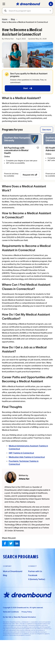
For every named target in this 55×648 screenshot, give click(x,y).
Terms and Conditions (11, 612)
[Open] (50, 11)
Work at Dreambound (12, 571)
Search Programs (20, 556)
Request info (28, 175)
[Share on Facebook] (5, 543)
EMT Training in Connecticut (21, 453)
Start (25, 88)
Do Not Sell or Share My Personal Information (19, 617)
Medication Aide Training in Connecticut (27, 457)
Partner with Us (35, 571)
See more (46, 129)
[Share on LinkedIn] (17, 543)
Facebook (32, 575)
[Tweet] (11, 543)
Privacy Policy (27, 612)
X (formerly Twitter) (36, 579)
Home (4, 19)
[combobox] (31, 11)
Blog (13, 19)
